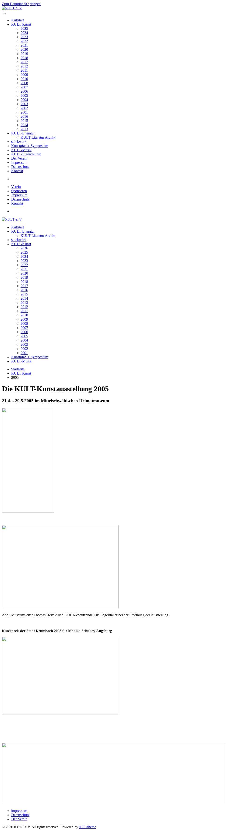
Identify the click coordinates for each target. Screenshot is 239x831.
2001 (24, 112)
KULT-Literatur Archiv (38, 137)
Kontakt (17, 171)
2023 (24, 37)
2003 (24, 104)
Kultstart (17, 20)
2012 (24, 66)
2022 (24, 41)
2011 (24, 70)
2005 (24, 95)
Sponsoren (19, 191)
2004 (24, 100)
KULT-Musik (21, 150)
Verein (16, 187)
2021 (24, 45)
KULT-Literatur (23, 133)
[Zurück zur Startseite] (12, 8)
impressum (19, 811)
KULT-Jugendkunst (26, 154)
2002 (24, 108)
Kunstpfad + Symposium (29, 146)
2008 (24, 83)
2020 (24, 49)
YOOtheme (87, 827)
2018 (24, 58)
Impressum (19, 162)
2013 (24, 129)
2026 (24, 248)
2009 (24, 75)
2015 (24, 121)
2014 (24, 125)
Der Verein (19, 158)
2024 (24, 33)
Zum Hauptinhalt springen (21, 4)
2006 (24, 91)
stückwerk (18, 142)
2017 (24, 62)
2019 (24, 54)
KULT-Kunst (21, 24)
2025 (24, 28)
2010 (24, 79)
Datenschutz (20, 167)
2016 (24, 116)
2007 (24, 87)
